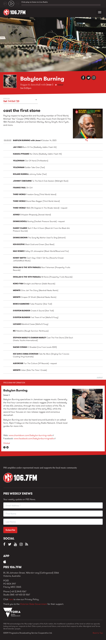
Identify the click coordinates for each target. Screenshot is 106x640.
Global (60, 85)
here (11, 599)
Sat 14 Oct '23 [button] (11, 101)
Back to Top (98, 632)
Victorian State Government (33, 604)
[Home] (15, 12)
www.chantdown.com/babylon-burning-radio (31, 435)
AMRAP (100, 377)
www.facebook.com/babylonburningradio (35, 438)
